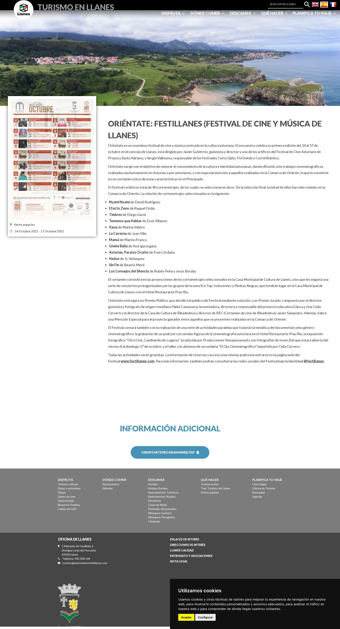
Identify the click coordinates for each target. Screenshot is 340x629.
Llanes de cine (66, 496)
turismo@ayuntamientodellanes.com (84, 563)
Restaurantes (110, 484)
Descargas (258, 492)
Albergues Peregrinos (161, 517)
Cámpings (154, 521)
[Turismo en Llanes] (23, 14)
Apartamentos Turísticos (163, 492)
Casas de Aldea (157, 504)
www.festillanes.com (137, 361)
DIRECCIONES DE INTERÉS (187, 544)
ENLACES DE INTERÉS (184, 539)
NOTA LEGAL (179, 561)
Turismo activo (210, 484)
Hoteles (153, 484)
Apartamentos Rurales (162, 496)
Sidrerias (107, 488)
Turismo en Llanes (75, 6)
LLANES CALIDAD (182, 550)
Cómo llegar (259, 484)
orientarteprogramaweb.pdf (168, 452)
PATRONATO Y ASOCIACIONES (191, 555)
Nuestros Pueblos (69, 504)
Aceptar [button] (186, 617)
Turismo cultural (68, 484)
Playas (62, 492)
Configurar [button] (205, 617)
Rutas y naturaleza (69, 488)
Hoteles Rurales (158, 488)
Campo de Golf (67, 509)
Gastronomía (66, 500)
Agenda (257, 496)
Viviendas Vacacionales (162, 509)
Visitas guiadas (210, 492)
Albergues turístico (160, 513)
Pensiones (154, 500)
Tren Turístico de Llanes (215, 488)
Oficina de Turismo (263, 488)
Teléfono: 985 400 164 (76, 558)
